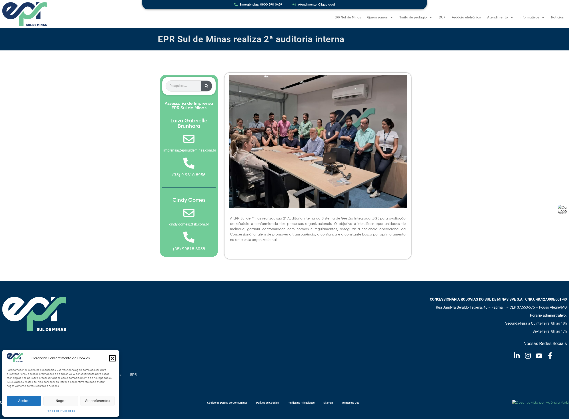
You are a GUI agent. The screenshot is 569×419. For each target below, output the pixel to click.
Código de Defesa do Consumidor (227, 402)
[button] (112, 358)
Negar (61, 401)
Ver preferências (97, 401)
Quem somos (377, 17)
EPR (133, 375)
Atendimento (497, 17)
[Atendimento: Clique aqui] (294, 4)
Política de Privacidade (60, 411)
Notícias (557, 17)
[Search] (206, 86)
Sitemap (328, 402)
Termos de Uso (350, 402)
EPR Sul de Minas (348, 17)
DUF (442, 17)
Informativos (529, 17)
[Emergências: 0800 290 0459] (236, 4)
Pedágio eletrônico (466, 17)
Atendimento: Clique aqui (316, 4)
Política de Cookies (267, 402)
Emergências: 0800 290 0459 (261, 4)
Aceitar (24, 401)
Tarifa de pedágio (413, 17)
